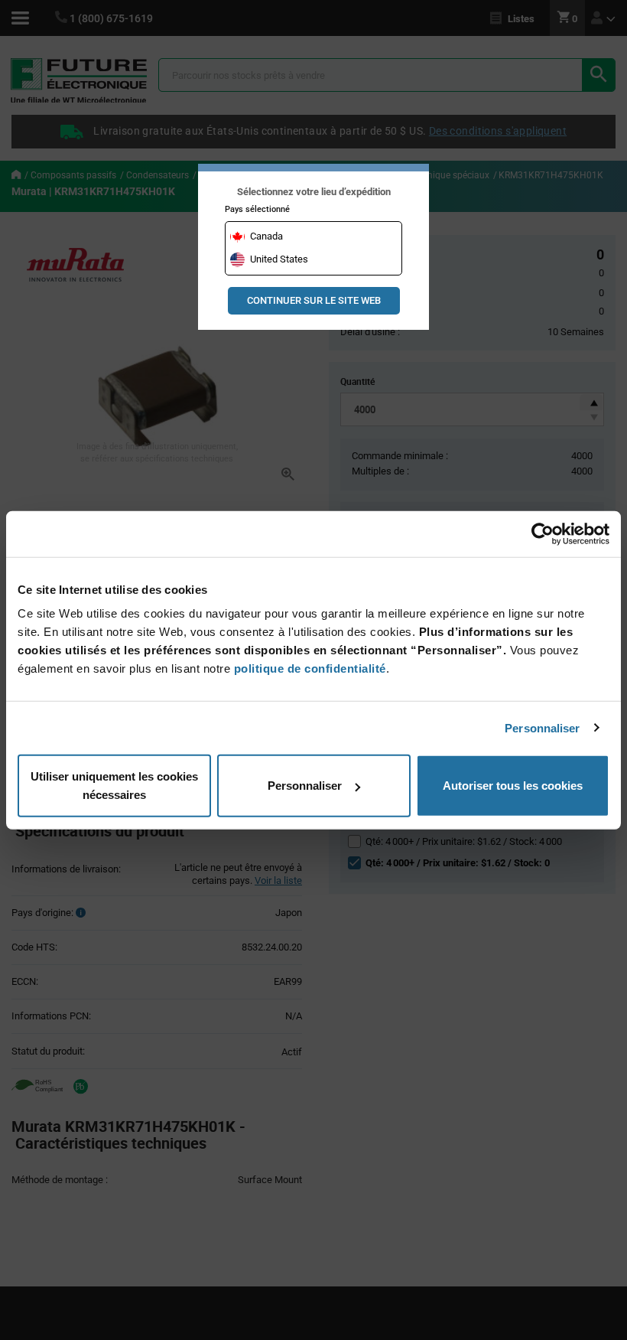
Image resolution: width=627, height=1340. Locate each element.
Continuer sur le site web (314, 300)
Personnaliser (542, 727)
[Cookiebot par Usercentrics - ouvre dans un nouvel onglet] (542, 533)
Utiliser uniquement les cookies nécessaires (114, 785)
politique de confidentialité (310, 668)
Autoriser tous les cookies (513, 785)
